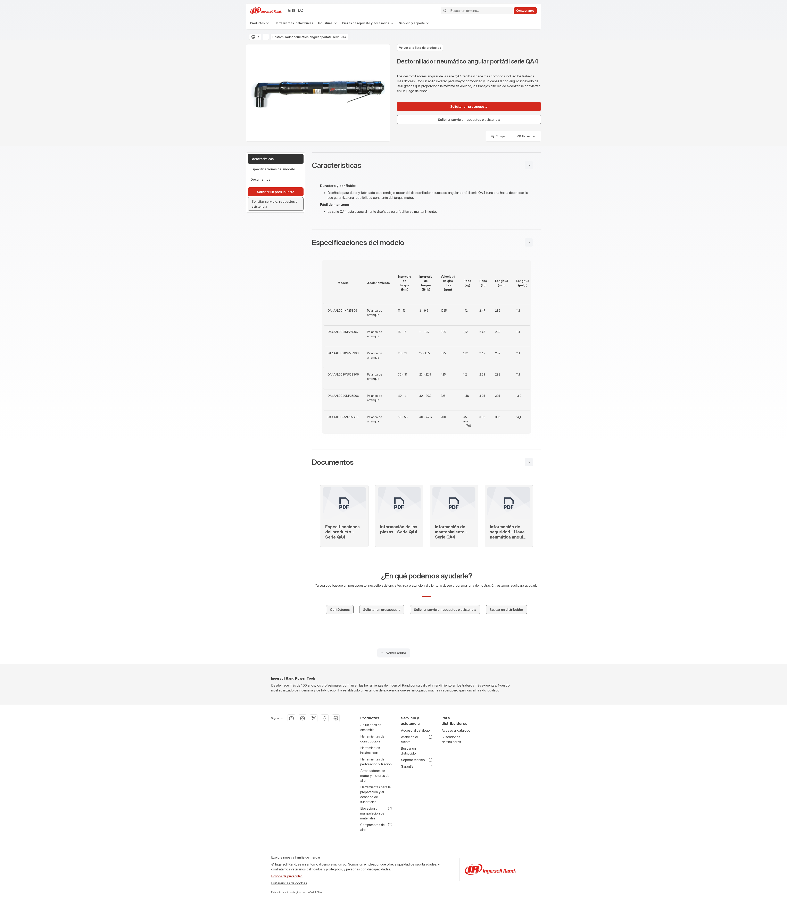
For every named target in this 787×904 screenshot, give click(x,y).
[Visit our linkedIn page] (336, 718)
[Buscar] (444, 10)
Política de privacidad (287, 876)
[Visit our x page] (313, 718)
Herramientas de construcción (372, 738)
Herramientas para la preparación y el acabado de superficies (375, 794)
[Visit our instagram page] (302, 718)
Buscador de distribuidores (451, 739)
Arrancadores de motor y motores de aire (374, 776)
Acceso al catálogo (415, 730)
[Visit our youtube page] (291, 718)
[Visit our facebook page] (325, 718)
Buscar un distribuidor (409, 750)
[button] (426, 165)
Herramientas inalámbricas (370, 750)
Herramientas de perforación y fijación (376, 761)
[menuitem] (260, 23)
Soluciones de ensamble (370, 727)
